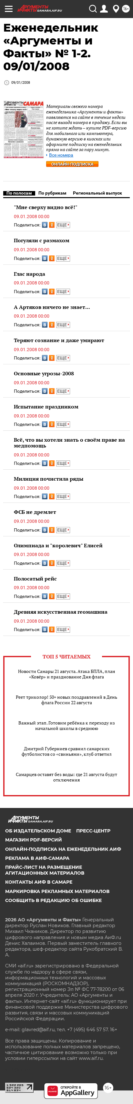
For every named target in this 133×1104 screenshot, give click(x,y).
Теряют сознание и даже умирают (59, 340)
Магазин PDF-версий (33, 840)
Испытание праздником (46, 406)
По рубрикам (52, 193)
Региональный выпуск (97, 193)
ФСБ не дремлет (35, 511)
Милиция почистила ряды (48, 478)
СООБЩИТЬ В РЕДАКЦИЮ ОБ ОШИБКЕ (53, 900)
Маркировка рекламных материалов (57, 891)
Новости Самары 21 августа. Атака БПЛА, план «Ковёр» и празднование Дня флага (66, 673)
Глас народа (29, 273)
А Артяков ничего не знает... (52, 307)
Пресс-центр (93, 831)
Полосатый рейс (35, 578)
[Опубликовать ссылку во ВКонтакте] (44, 225)
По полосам (19, 193)
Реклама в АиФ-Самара (37, 858)
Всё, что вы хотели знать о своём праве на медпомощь (69, 442)
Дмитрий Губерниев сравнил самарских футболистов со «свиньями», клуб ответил (67, 751)
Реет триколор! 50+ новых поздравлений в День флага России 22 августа (66, 699)
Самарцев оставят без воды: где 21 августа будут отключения (66, 777)
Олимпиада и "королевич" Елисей (58, 545)
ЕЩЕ (62, 224)
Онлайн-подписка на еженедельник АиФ (63, 849)
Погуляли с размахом (41, 240)
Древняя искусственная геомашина (60, 611)
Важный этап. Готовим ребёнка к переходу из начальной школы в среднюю (66, 725)
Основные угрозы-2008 (44, 373)
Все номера (61, 155)
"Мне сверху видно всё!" (45, 207)
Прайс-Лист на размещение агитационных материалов (44, 870)
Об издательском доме (38, 831)
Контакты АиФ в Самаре (38, 882)
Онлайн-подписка (72, 164)
